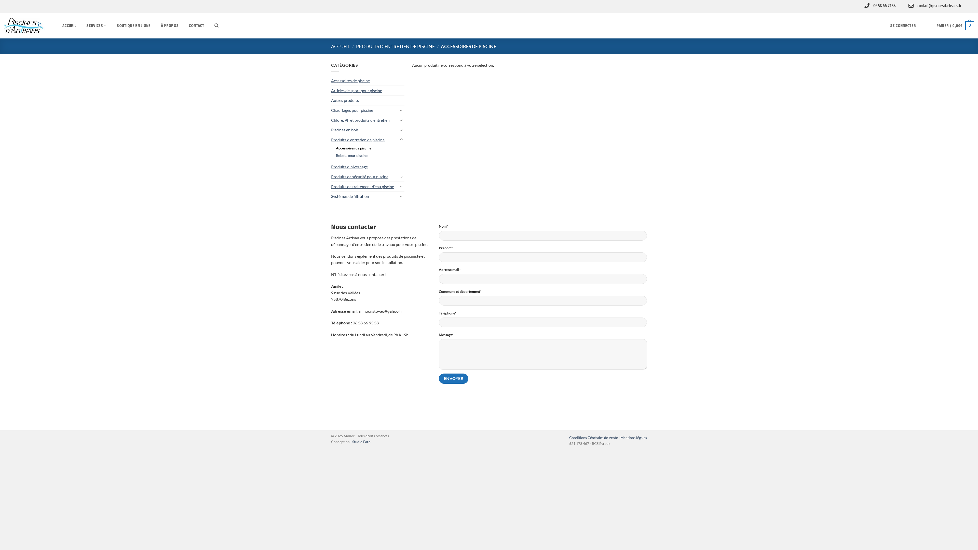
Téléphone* (447, 313)
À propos (170, 25)
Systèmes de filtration (350, 196)
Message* (446, 335)
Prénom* (446, 248)
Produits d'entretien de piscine (395, 46)
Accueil (69, 25)
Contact (196, 25)
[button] (216, 26)
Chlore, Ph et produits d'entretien (360, 120)
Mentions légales (633, 437)
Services (94, 25)
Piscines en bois (345, 129)
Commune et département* (460, 291)
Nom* (443, 226)
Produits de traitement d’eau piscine (362, 186)
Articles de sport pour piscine (356, 90)
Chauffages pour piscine (352, 110)
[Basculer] (401, 110)
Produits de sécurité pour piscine (359, 176)
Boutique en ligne (134, 25)
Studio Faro (361, 441)
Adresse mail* (450, 269)
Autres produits (345, 100)
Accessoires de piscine (350, 80)
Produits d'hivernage (349, 166)
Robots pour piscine (352, 155)
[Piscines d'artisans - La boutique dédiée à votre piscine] (29, 26)
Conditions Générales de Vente (593, 437)
